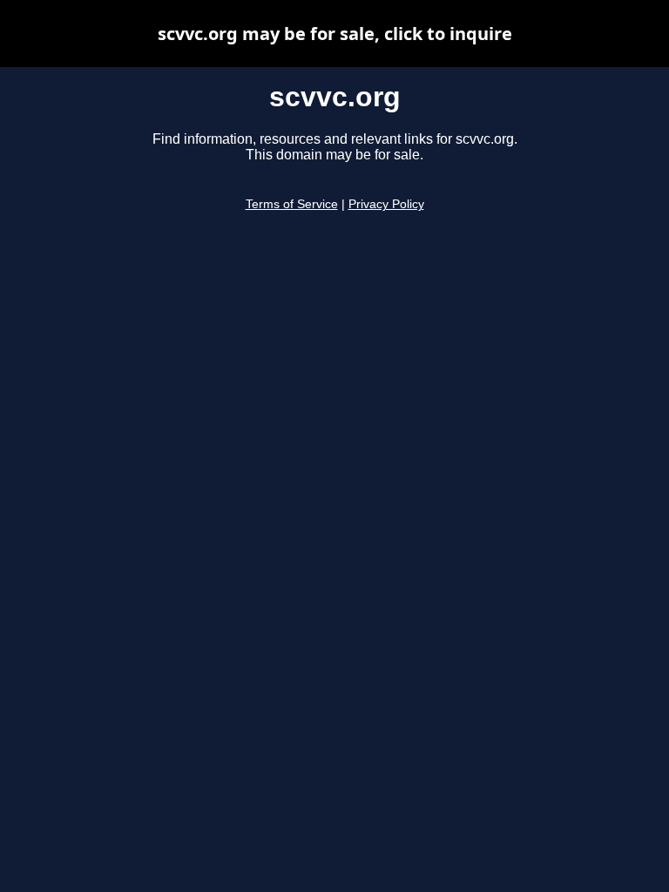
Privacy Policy (386, 204)
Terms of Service (292, 204)
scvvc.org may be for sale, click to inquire (335, 33)
